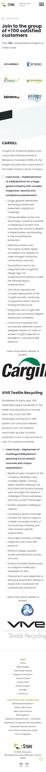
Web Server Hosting (23, 670)
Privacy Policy (23, 682)
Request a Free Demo (23, 674)
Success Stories (23, 678)
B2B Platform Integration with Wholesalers (23, 722)
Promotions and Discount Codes (23, 730)
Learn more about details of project (23, 353)
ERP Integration (23, 715)
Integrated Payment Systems (23, 726)
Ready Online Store (23, 707)
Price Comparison (23, 734)
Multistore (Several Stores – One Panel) (23, 719)
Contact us (23, 693)
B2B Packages (23, 667)
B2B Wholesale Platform (23, 703)
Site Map (23, 689)
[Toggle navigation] (41, 5)
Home (23, 663)
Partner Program (23, 686)
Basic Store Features (23, 711)
